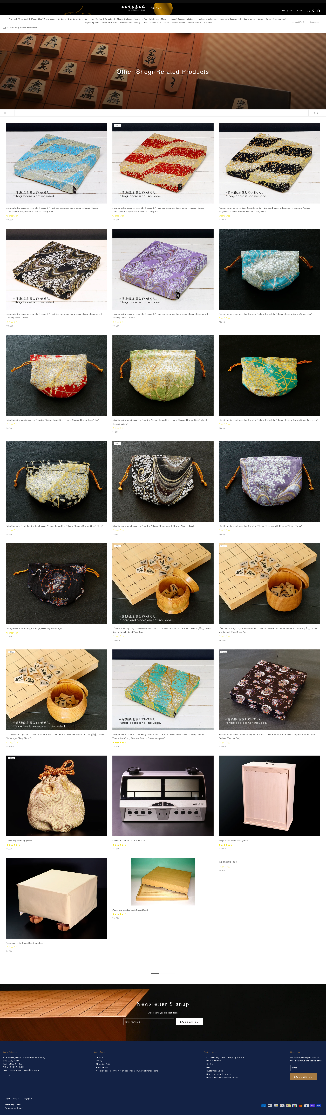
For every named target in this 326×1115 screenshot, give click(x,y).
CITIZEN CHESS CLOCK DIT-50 (128, 840)
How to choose (178, 22)
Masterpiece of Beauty (129, 22)
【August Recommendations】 (182, 19)
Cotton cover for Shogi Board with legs (24, 943)
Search (99, 1057)
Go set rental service (159, 22)
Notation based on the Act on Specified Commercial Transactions (127, 1071)
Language (314, 22)
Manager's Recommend (230, 19)
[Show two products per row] (5, 113)
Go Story (300, 11)
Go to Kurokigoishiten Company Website (225, 1057)
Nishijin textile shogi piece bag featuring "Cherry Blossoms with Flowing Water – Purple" (260, 526)
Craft (145, 22)
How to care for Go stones (200, 22)
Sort (316, 113)
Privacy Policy (102, 1067)
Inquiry (285, 11)
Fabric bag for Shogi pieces (19, 840)
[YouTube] (9, 1075)
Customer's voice (214, 1071)
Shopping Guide (103, 1064)
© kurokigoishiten (13, 1104)
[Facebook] (4, 1075)
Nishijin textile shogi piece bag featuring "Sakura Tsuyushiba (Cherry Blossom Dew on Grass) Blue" (265, 314)
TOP (4, 27)
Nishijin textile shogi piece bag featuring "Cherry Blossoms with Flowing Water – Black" (153, 526)
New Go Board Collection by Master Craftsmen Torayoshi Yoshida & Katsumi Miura (128, 19)
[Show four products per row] (9, 113)
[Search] (313, 10)
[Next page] (171, 971)
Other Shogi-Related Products (22, 27)
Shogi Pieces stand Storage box (233, 840)
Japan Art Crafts (109, 22)
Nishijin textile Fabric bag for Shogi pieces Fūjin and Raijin (34, 628)
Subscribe (189, 1021)
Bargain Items (264, 19)
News (292, 11)
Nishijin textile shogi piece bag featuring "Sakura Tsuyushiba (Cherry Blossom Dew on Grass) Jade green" (268, 420)
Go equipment (279, 19)
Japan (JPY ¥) (298, 22)
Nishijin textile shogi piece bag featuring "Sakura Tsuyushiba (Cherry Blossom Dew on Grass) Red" (52, 420)
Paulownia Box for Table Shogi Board (130, 910)
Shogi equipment (91, 22)
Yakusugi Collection (208, 19)
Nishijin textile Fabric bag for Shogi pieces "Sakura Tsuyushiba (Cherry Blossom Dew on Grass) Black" (54, 526)
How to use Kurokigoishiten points (222, 1077)
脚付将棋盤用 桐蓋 (228, 862)
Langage (26, 1098)
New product (249, 19)
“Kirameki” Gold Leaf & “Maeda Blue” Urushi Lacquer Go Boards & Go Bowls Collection (48, 19)
